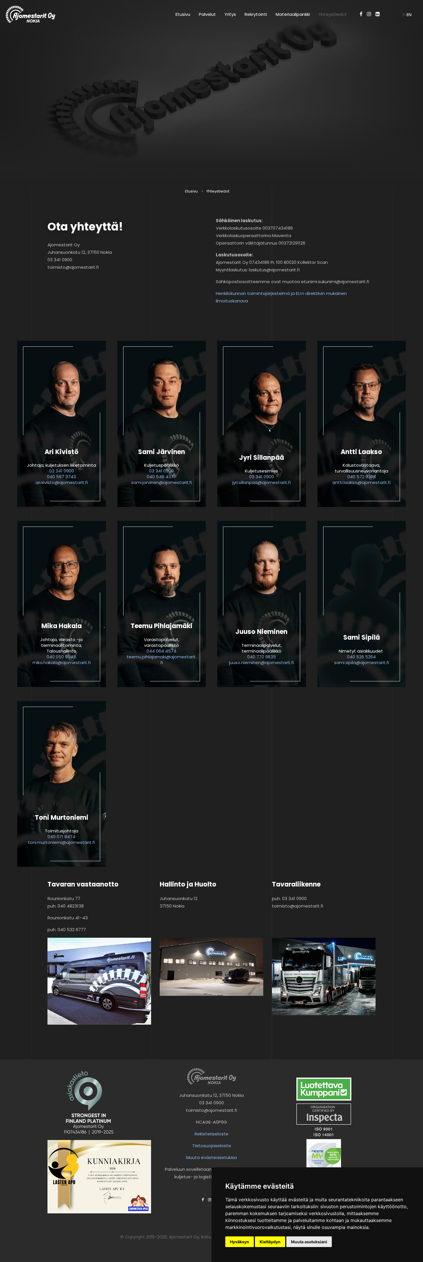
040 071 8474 (61, 837)
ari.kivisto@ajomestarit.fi (61, 482)
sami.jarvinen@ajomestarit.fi (161, 482)
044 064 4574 (161, 651)
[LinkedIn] (378, 14)
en (409, 15)
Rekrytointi (256, 14)
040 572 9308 (361, 477)
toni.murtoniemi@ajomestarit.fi (61, 842)
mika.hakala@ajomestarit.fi (62, 662)
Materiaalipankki (293, 14)
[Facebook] (361, 14)
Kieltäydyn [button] (270, 1241)
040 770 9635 (261, 657)
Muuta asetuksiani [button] (309, 1241)
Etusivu (183, 14)
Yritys (230, 14)
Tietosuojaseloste (211, 1146)
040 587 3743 (61, 477)
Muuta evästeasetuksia (211, 1157)
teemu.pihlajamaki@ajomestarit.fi (162, 660)
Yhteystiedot (333, 14)
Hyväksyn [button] (239, 1241)
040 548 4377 (161, 477)
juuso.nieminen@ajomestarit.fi (261, 662)
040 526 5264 (361, 657)
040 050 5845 (61, 657)
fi (405, 15)
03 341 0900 (61, 471)
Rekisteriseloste (211, 1134)
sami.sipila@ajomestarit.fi (361, 662)
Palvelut (207, 14)
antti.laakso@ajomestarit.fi (361, 482)
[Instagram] (369, 14)
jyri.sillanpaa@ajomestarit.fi (261, 482)
